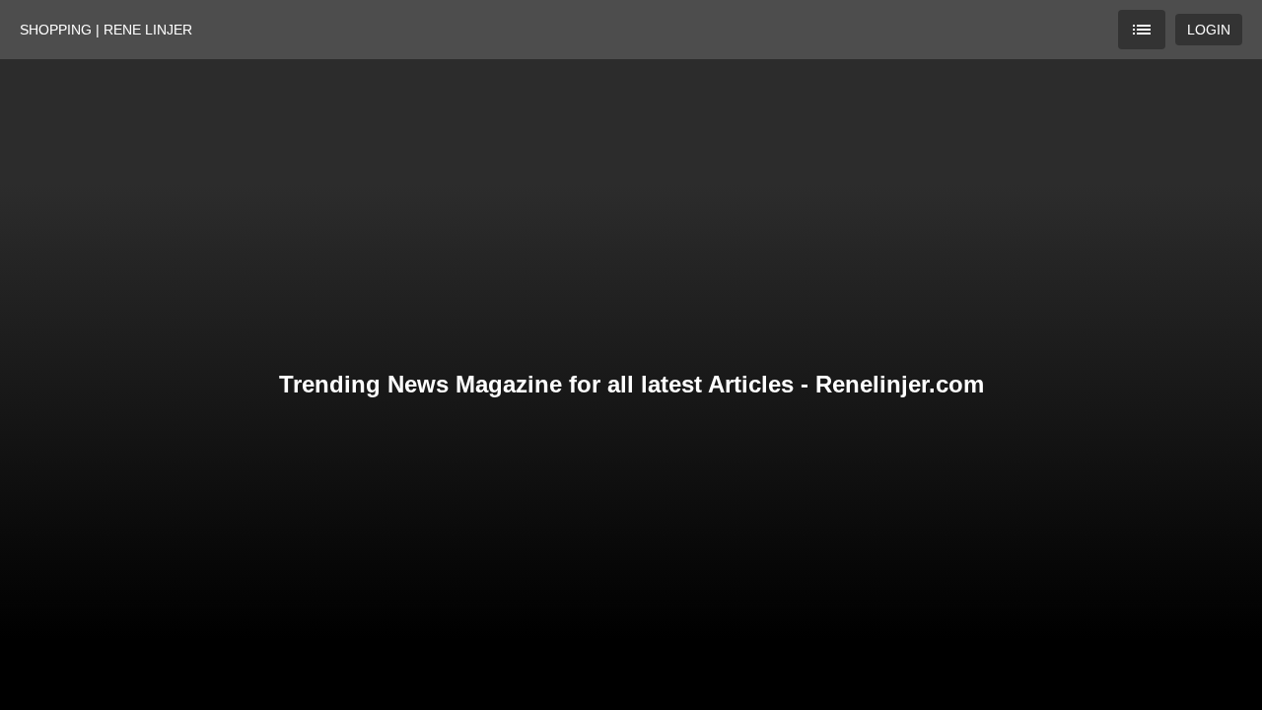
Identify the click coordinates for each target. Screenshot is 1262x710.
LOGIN (1208, 29)
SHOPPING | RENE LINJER (106, 29)
